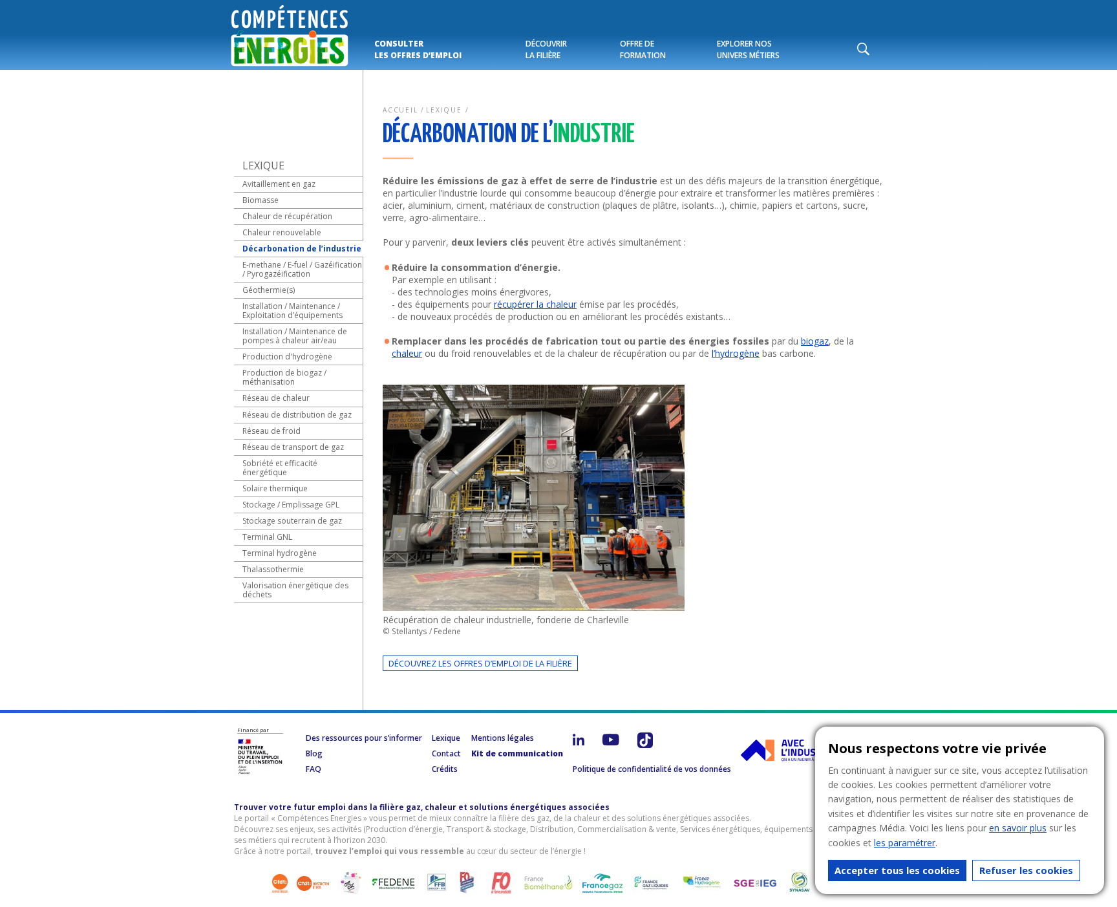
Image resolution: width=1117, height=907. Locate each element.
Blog (314, 753)
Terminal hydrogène (279, 553)
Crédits (445, 768)
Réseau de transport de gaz (293, 447)
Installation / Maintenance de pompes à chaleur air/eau (294, 336)
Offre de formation (643, 49)
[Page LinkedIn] (578, 747)
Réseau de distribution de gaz (297, 414)
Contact (446, 753)
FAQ (313, 768)
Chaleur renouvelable (281, 232)
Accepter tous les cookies (897, 870)
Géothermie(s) (268, 289)
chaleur (407, 353)
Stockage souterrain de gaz (292, 520)
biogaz (815, 341)
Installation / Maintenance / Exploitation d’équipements (292, 311)
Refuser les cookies (1026, 870)
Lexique (444, 109)
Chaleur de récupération (287, 216)
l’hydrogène (736, 353)
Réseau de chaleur (276, 397)
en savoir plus (1018, 828)
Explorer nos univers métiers (748, 49)
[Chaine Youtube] (610, 747)
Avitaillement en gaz (278, 183)
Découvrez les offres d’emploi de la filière (480, 663)
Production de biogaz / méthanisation (284, 377)
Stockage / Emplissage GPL (290, 504)
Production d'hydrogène (287, 356)
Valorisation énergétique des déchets (295, 590)
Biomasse (260, 200)
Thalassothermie (273, 569)
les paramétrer (904, 843)
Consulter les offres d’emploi (418, 49)
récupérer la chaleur (535, 304)
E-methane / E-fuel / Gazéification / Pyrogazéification (302, 269)
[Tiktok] (645, 747)
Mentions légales (502, 737)
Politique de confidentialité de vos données (652, 768)
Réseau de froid (271, 430)
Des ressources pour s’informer (364, 737)
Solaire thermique (275, 488)
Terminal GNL (267, 536)
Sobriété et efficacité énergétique (279, 468)
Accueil (400, 109)
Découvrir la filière (546, 49)
